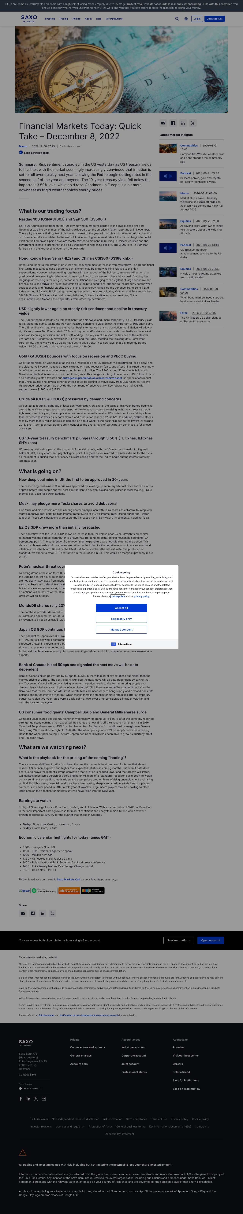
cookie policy (117, 596)
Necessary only (121, 618)
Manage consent (121, 629)
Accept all (121, 607)
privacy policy (142, 596)
